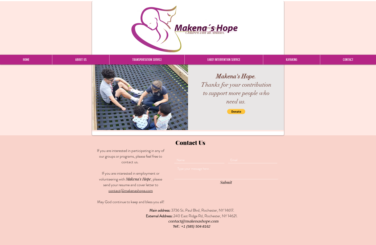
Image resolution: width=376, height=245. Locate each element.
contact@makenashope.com (193, 221)
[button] (236, 111)
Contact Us (190, 142)
